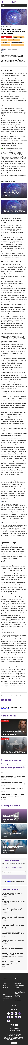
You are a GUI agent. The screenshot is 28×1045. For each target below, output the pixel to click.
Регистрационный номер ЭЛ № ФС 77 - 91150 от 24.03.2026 (14, 1031)
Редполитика (18, 983)
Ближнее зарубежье (7, 998)
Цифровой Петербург (8, 996)
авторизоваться (5, 708)
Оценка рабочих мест (19, 985)
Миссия (16, 978)
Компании (5, 978)
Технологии (5, 992)
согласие (9, 881)
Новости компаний (7, 1000)
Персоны (5, 981)
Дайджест (6, 867)
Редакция (17, 981)
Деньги (4, 983)
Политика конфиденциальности (19, 988)
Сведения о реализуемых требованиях (18, 996)
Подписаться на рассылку (14, 877)
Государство (6, 987)
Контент (5, 985)
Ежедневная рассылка (17, 867)
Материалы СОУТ (19, 1000)
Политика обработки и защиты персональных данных (20, 992)
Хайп (4, 994)
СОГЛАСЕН (14, 1043)
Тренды (4, 989)
